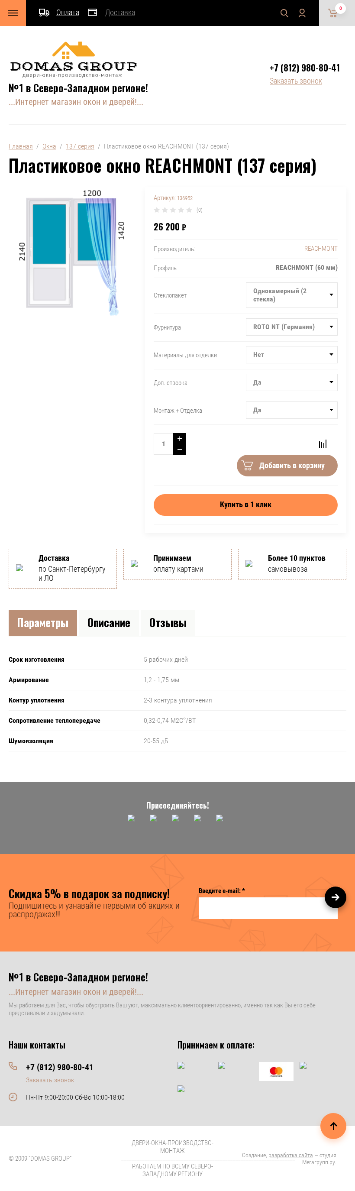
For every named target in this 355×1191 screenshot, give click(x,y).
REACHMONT (321, 248)
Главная (21, 146)
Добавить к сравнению (322, 444)
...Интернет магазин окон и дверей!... (76, 102)
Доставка (120, 12)
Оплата (67, 12)
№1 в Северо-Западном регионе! (78, 87)
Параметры (42, 622)
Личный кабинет (301, 13)
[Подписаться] (335, 897)
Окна (49, 146)
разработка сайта (290, 1155)
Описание (108, 622)
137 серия (80, 146)
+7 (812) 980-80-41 (305, 67)
